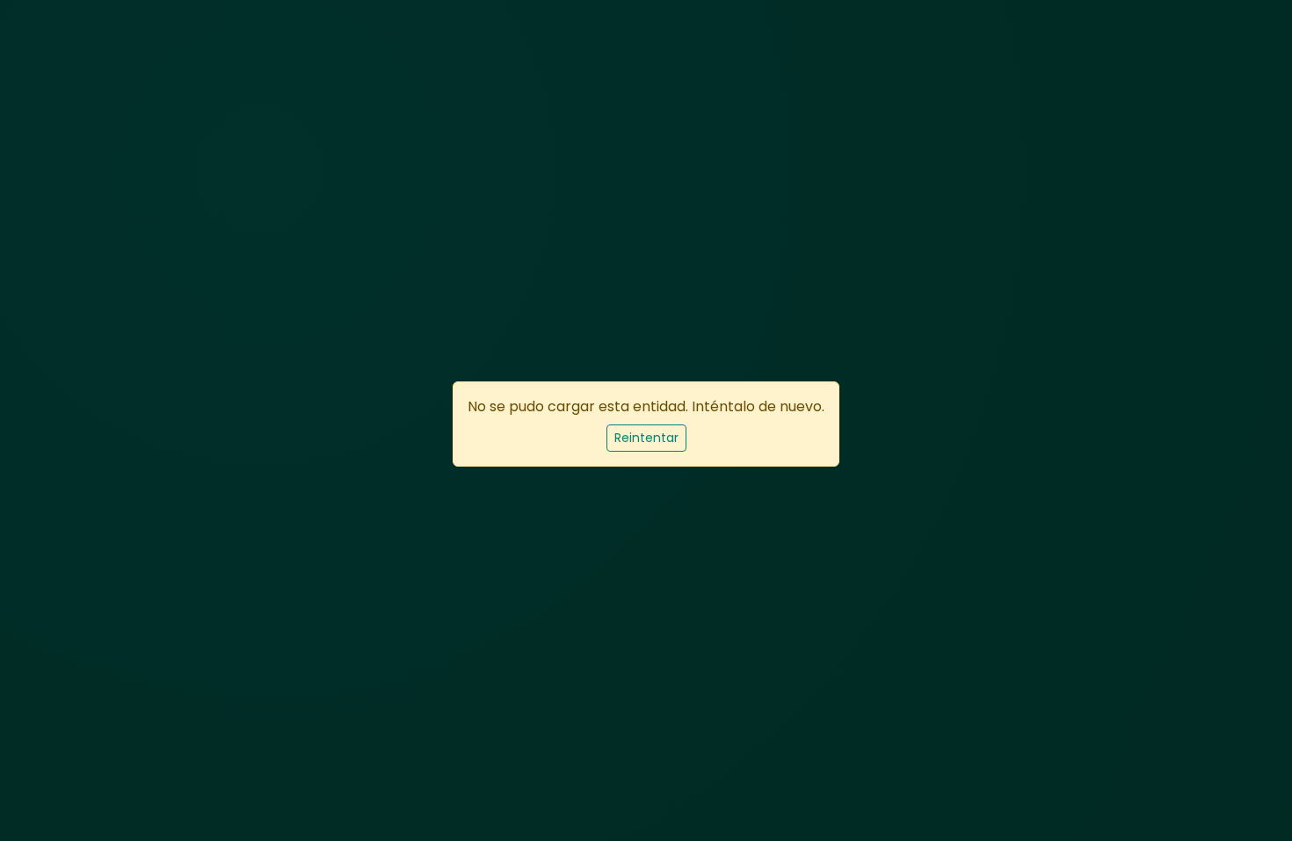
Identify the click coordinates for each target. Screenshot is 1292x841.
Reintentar (646, 437)
